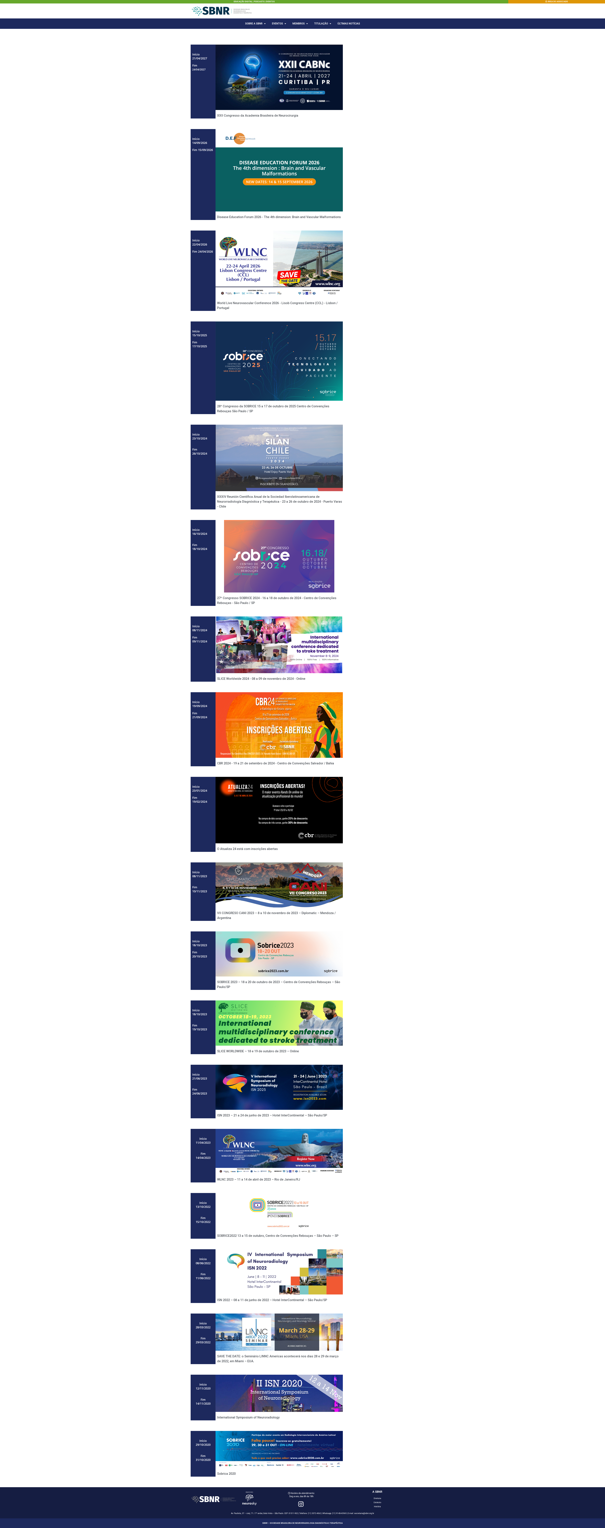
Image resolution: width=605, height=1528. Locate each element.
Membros (298, 23)
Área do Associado (558, 1)
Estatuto (377, 1502)
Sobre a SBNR (253, 23)
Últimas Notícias (348, 23)
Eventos (270, 1)
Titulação (321, 23)
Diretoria (377, 1498)
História (377, 1506)
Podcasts (259, 1)
